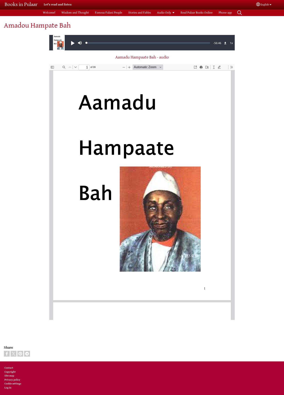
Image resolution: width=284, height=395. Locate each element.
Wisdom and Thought (75, 12)
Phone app (225, 12)
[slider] (148, 42)
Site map (9, 375)
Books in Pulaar (21, 5)
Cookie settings (12, 383)
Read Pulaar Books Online (197, 12)
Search (239, 12)
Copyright (10, 371)
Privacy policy (12, 379)
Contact (8, 367)
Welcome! (49, 12)
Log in (7, 387)
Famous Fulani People (108, 12)
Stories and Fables (139, 12)
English (265, 4)
